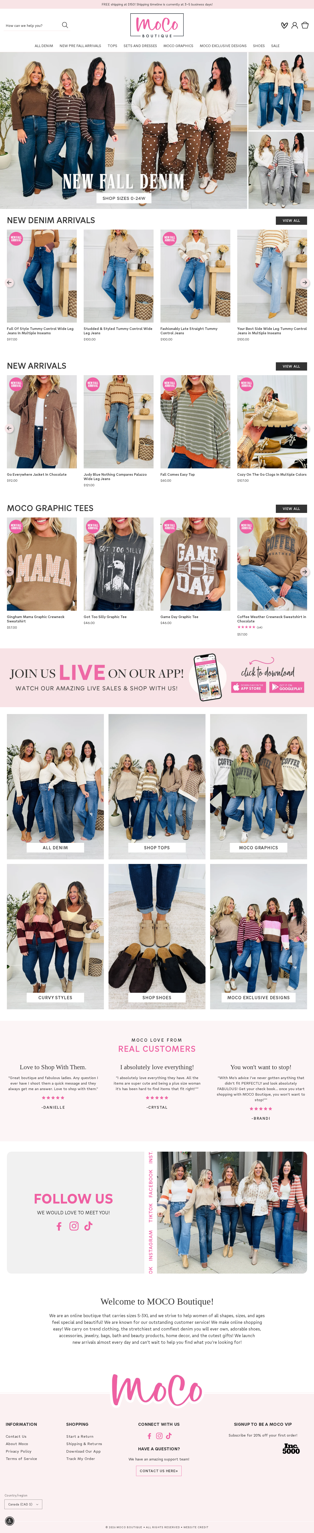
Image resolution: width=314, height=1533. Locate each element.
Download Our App (83, 1451)
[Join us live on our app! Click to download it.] (157, 677)
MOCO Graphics (178, 46)
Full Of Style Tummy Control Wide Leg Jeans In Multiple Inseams (40, 330)
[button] (306, 25)
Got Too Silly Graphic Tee (105, 617)
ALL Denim (44, 46)
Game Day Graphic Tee (179, 617)
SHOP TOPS (157, 848)
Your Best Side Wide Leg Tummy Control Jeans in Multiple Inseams (272, 330)
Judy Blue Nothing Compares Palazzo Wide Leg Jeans (115, 476)
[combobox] (37, 26)
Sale (275, 46)
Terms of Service (21, 1458)
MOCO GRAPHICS (258, 848)
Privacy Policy (19, 1451)
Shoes (259, 46)
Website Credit (195, 1527)
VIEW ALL (291, 220)
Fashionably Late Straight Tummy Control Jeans (188, 330)
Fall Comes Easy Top (177, 474)
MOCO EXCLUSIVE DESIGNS (223, 46)
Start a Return (80, 1436)
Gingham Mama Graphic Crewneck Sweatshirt (35, 619)
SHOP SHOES (157, 998)
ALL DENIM (55, 848)
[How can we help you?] (65, 25)
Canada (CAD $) (20, 1504)
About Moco (17, 1443)
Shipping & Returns (84, 1443)
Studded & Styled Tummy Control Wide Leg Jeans (118, 330)
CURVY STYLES (55, 998)
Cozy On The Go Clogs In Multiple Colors (272, 474)
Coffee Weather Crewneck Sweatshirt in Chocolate (271, 619)
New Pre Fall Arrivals (80, 46)
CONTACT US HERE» (159, 1470)
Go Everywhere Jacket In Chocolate (37, 474)
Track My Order (80, 1458)
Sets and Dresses (140, 46)
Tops (112, 46)
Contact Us (16, 1436)
